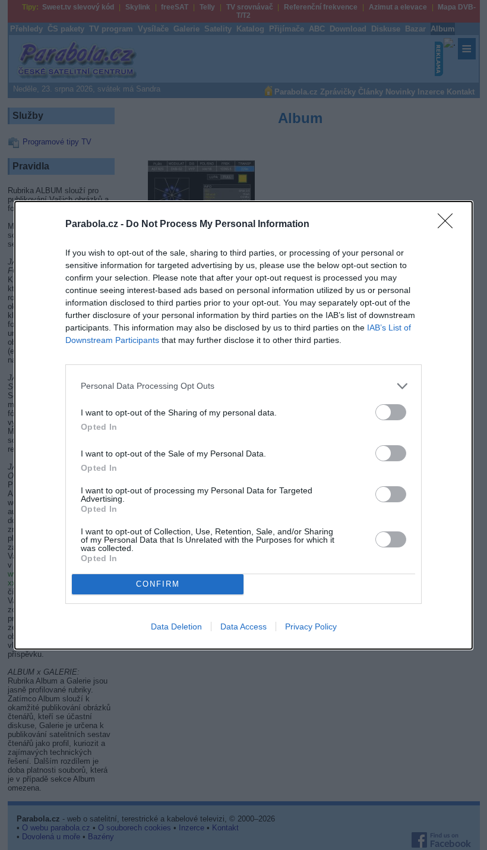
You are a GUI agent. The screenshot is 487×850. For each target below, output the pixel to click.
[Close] (449, 224)
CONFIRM (158, 584)
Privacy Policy (311, 626)
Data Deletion (176, 626)
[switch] (390, 412)
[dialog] (243, 425)
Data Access (243, 626)
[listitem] (243, 386)
